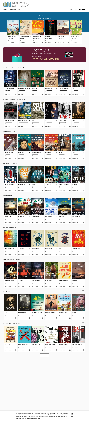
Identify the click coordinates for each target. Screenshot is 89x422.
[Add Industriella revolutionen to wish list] (43, 158)
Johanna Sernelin (77, 186)
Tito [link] (73, 88)
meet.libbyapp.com (54, 59)
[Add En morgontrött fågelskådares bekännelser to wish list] (56, 350)
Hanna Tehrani (8, 313)
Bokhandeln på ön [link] (63, 312)
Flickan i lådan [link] (8, 216)
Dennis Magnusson (9, 186)
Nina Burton (23, 38)
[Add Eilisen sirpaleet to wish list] (56, 286)
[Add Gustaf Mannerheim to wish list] (29, 126)
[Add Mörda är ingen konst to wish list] (16, 190)
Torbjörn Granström (63, 345)
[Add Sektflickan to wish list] (55, 43)
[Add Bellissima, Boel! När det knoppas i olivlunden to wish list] (80, 43)
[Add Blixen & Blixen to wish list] (56, 94)
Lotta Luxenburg (49, 186)
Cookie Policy (37, 418)
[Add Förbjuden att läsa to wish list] (68, 43)
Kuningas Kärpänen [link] (36, 280)
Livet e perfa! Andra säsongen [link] (37, 36)
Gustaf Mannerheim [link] (22, 120)
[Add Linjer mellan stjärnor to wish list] (70, 94)
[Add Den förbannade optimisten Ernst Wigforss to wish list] (83, 350)
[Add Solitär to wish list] (83, 126)
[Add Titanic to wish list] (83, 158)
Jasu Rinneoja (8, 281)
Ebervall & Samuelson (50, 313)
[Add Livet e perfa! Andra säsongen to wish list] (43, 43)
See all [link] (83, 16)
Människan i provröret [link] (37, 312)
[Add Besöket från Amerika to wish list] (18, 43)
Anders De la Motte (9, 250)
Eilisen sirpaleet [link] (48, 280)
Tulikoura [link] (20, 280)
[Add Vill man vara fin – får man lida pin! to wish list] (16, 94)
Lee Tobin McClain (63, 313)
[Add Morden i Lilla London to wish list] (70, 190)
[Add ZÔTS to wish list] (16, 318)
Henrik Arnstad (76, 345)
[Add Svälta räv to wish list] (83, 190)
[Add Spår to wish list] (43, 126)
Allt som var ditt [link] (21, 184)
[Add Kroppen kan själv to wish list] (43, 350)
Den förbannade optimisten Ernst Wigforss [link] (77, 344)
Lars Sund (48, 345)
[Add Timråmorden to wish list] (56, 190)
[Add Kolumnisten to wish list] (43, 94)
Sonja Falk (8, 90)
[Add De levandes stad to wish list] (29, 318)
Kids (19, 9)
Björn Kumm (76, 90)
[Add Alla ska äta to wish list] (16, 350)
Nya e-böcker (6, 291)
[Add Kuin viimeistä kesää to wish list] (70, 286)
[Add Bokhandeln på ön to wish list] (70, 318)
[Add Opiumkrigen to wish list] (56, 158)
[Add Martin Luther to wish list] (29, 158)
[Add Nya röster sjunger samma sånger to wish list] (29, 94)
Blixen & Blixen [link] (48, 88)
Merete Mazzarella (63, 90)
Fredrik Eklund (49, 122)
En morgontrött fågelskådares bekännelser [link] (50, 344)
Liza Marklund (22, 90)
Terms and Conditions (39, 413)
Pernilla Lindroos (77, 313)
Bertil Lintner (49, 154)
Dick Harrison (61, 38)
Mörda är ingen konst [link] (9, 184)
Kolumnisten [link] (34, 88)
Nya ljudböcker (44, 16)
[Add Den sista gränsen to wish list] (83, 222)
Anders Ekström (49, 38)
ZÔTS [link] (6, 312)
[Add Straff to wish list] (70, 254)
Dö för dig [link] (34, 184)
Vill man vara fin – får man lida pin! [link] (10, 88)
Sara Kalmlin (74, 38)
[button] (70, 9)
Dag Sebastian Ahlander (23, 122)
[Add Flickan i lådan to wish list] (16, 222)
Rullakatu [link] (74, 280)
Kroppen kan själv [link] (36, 344)
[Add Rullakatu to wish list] (83, 286)
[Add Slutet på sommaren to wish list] (16, 254)
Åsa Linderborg (63, 122)
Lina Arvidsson (35, 186)
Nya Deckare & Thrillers (9, 164)
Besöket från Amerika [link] (12, 36)
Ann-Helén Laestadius (64, 250)
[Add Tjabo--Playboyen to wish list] (70, 126)
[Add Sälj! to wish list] (56, 126)
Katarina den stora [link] (9, 152)
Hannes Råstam (9, 122)
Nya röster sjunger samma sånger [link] (23, 88)
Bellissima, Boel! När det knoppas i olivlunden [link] (75, 36)
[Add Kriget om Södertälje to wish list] (70, 350)
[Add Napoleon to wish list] (70, 158)
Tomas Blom (8, 154)
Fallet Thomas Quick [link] (9, 120)
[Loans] (76, 9)
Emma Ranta (49, 281)
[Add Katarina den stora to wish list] (16, 158)
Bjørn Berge (21, 345)
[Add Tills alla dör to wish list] (29, 254)
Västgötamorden (7, 196)
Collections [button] (12, 9)
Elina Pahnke (8, 345)
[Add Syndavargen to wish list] (29, 222)
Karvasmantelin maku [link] (9, 280)
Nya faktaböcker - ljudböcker (11, 323)
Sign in (81, 9)
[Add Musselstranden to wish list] (43, 254)
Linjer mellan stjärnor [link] (63, 88)
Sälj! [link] (46, 120)
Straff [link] (60, 248)
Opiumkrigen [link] (48, 152)
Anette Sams (35, 345)
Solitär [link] (73, 120)
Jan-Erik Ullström (9, 218)
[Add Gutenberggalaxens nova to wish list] (30, 43)
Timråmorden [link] (48, 184)
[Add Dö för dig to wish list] (43, 190)
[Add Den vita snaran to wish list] (56, 222)
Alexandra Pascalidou (77, 250)
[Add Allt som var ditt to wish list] (29, 190)
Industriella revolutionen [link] (37, 152)
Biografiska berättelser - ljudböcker (13, 100)
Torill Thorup (11, 38)
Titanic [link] (73, 152)
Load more (44, 355)
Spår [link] (33, 120)
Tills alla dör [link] (21, 248)
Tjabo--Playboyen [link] (63, 120)
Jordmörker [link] (61, 216)
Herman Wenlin (36, 38)
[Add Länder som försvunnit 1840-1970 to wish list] (29, 350)
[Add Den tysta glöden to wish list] (43, 222)
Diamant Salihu (22, 250)
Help (84, 1)
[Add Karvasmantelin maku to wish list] (16, 286)
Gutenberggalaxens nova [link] (25, 36)
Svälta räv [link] (74, 184)
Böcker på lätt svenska (9, 228)
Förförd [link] (74, 312)
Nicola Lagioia (22, 313)
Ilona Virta (62, 281)
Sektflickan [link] (47, 36)
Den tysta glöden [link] (35, 216)
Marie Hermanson (36, 250)
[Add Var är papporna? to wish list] (83, 254)
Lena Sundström (36, 122)
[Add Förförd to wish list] (83, 318)
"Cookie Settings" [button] (34, 416)
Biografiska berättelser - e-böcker (12, 68)
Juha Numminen (22, 281)
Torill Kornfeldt (35, 313)
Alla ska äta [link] (7, 344)
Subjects (5, 9)
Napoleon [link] (61, 152)
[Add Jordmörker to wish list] (70, 222)
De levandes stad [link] (22, 312)
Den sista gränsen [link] (76, 216)
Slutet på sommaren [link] (9, 248)
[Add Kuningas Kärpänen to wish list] (43, 286)
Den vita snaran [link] (48, 216)
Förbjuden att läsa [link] (62, 36)
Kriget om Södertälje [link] (63, 344)
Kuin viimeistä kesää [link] (63, 280)
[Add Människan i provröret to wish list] (43, 318)
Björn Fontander (49, 90)
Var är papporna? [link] (76, 248)
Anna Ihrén (62, 186)
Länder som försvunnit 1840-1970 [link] (23, 344)
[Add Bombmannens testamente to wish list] (56, 318)
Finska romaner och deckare (11, 260)
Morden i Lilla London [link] (64, 184)
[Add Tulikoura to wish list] (29, 286)
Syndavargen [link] (21, 216)
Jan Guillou (35, 90)
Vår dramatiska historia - (9, 132)
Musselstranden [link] (35, 248)
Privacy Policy (49, 413)
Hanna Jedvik (21, 186)
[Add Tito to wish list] (83, 94)
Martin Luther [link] (21, 152)
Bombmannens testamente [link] (50, 312)
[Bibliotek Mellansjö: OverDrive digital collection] (16, 4)
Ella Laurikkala (76, 281)
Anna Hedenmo (76, 122)
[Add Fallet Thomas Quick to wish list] (16, 126)
